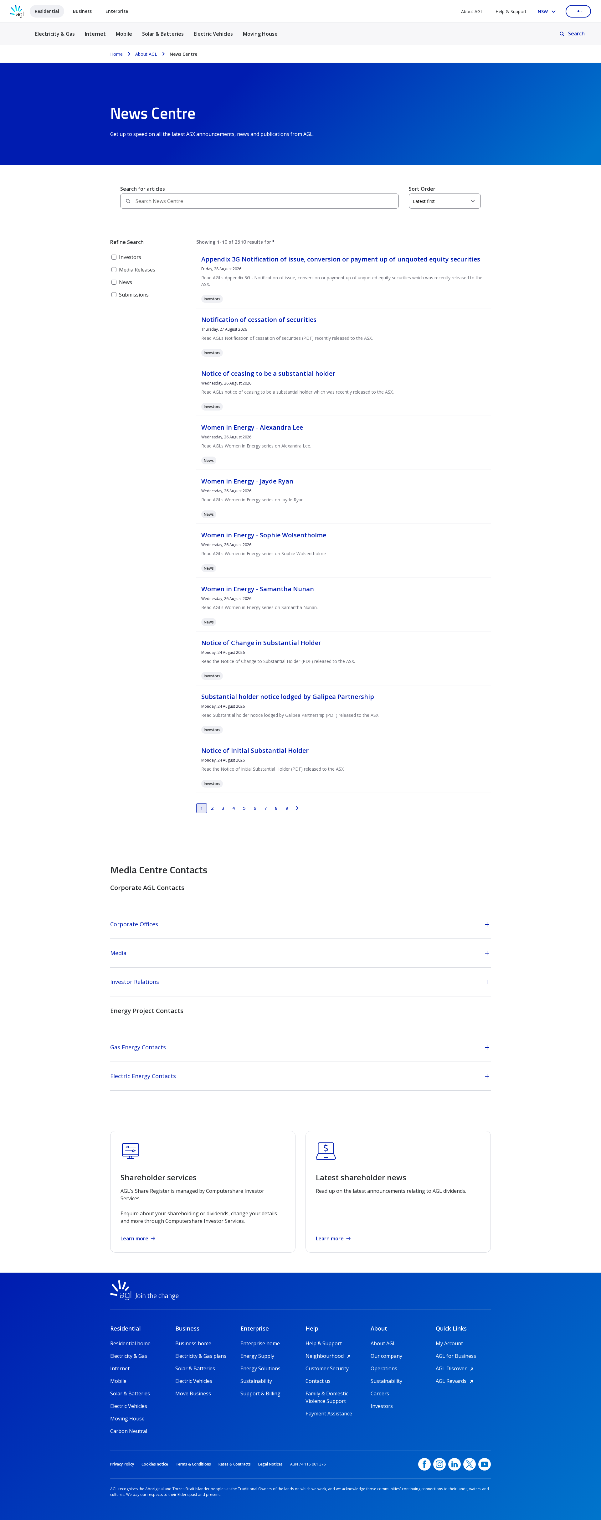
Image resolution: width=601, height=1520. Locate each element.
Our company (386, 1355)
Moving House (260, 33)
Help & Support (511, 11)
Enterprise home (260, 1343)
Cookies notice (154, 1464)
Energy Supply (257, 1355)
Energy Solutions (260, 1368)
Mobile (124, 33)
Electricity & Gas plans (200, 1355)
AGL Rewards (455, 1381)
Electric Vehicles (213, 33)
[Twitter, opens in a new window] (469, 1464)
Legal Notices (270, 1464)
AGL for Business (456, 1355)
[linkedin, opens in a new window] (454, 1464)
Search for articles (142, 188)
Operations (384, 1368)
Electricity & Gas (55, 37)
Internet (95, 33)
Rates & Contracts (234, 1464)
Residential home (130, 1343)
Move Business (193, 1393)
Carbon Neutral (128, 1431)
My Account (449, 1343)
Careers (380, 1393)
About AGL (472, 11)
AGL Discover (455, 1368)
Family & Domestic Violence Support (327, 1393)
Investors (382, 1406)
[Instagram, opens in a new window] (439, 1464)
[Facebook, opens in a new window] (424, 1464)
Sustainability (256, 1381)
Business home (193, 1343)
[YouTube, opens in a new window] (484, 1464)
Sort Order (422, 188)
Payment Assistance (329, 1413)
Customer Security (327, 1368)
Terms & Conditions (193, 1464)
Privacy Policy (122, 1464)
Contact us (318, 1381)
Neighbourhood (329, 1356)
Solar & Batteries (163, 33)
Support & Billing (260, 1393)
